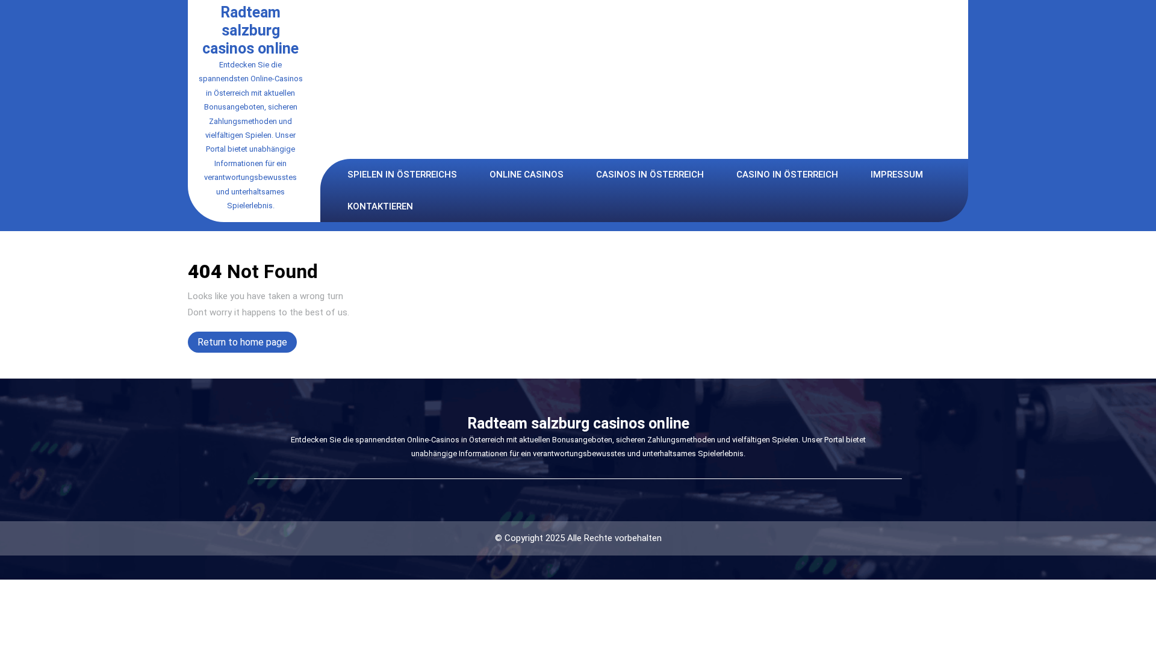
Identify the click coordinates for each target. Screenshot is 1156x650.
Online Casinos (526, 174)
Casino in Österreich (787, 174)
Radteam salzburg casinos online (250, 30)
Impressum (897, 174)
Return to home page (247, 344)
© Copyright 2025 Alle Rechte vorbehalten (578, 538)
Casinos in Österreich (650, 174)
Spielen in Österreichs (402, 174)
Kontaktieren (380, 206)
